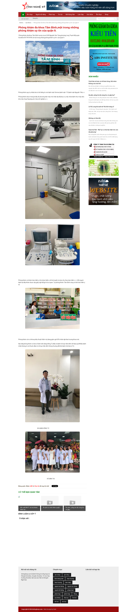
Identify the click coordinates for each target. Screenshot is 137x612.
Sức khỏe (90, 14)
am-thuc (66, 575)
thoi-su (66, 598)
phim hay (57, 594)
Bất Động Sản (70, 14)
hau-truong (58, 582)
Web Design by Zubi (50, 609)
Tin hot (74, 598)
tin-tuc (64, 601)
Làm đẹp (81, 14)
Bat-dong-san (59, 578)
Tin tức (60, 14)
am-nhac (57, 575)
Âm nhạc (30, 14)
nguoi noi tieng (59, 586)
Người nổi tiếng (41, 14)
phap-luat (70, 590)
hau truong (70, 578)
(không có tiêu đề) (95, 118)
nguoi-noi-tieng (72, 586)
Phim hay (52, 14)
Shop (106, 14)
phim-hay (67, 594)
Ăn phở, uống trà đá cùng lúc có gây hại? (102, 95)
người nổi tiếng (59, 590)
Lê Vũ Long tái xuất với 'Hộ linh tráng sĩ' (101, 106)
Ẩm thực (99, 14)
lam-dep (68, 582)
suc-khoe (57, 598)
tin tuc (57, 601)
